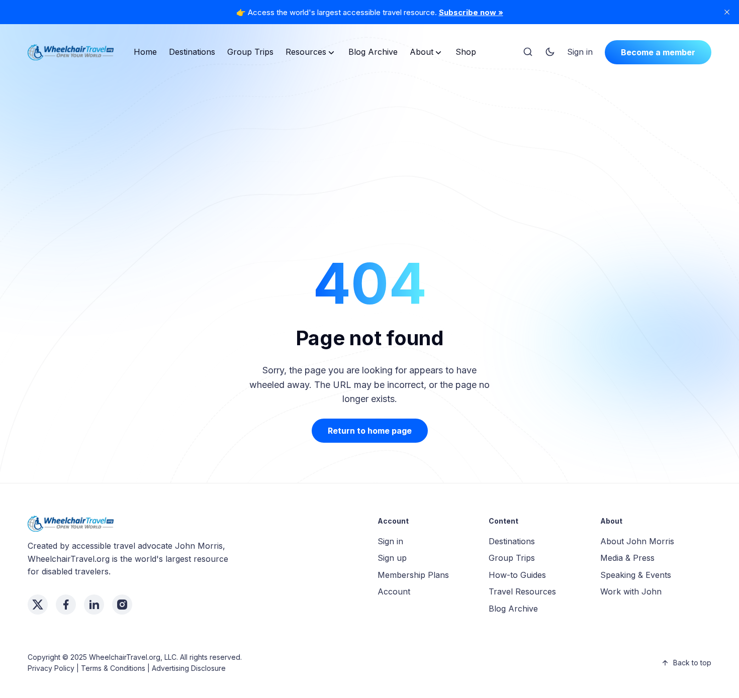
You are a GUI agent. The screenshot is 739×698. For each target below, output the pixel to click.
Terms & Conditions (113, 668)
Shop (465, 52)
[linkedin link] (94, 604)
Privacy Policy (51, 668)
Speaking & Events (635, 575)
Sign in (580, 52)
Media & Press (627, 558)
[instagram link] (122, 604)
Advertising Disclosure (189, 668)
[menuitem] (145, 52)
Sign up (392, 558)
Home (145, 52)
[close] (727, 12)
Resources (306, 52)
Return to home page (370, 431)
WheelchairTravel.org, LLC (132, 657)
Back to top (692, 662)
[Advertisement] (369, 147)
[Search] (528, 52)
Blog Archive (373, 52)
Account (394, 591)
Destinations (192, 52)
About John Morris (637, 541)
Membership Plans (413, 575)
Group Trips (250, 52)
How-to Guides (517, 575)
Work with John (631, 591)
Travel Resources (522, 591)
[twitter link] (38, 604)
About (421, 52)
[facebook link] (66, 604)
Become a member (658, 52)
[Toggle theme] (550, 52)
